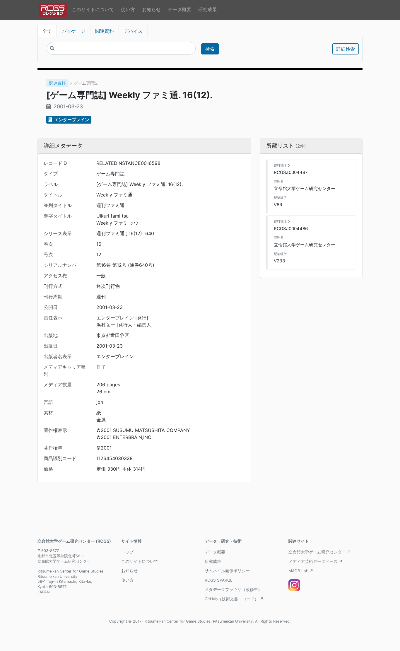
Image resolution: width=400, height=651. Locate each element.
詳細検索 (345, 49)
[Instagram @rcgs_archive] (294, 585)
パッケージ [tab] (73, 31)
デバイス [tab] (133, 31)
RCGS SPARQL (219, 580)
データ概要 (179, 9)
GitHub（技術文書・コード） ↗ (234, 599)
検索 (210, 49)
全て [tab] (47, 31)
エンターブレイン (71, 119)
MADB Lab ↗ (300, 570)
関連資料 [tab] (104, 31)
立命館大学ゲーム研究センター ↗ (319, 552)
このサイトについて (93, 9)
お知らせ (151, 9)
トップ (127, 552)
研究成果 (207, 9)
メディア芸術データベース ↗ (315, 561)
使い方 (128, 9)
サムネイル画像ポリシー (227, 570)
